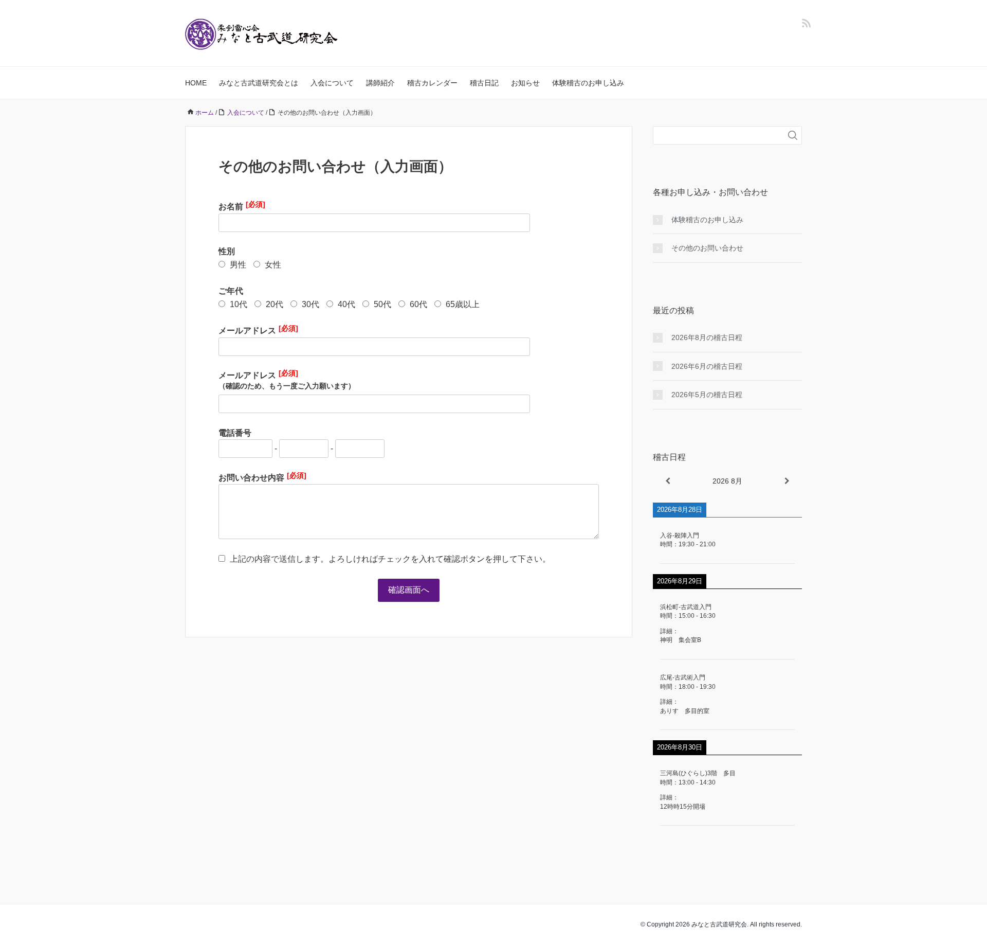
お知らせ (525, 83)
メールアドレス (258, 329)
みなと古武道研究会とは (258, 83)
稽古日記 (484, 83)
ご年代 (230, 291)
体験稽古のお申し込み (588, 83)
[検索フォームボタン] (792, 135)
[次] (787, 481)
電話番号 (234, 433)
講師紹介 (380, 83)
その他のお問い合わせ (707, 248)
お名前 (241, 205)
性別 (226, 251)
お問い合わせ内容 (262, 476)
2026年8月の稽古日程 (706, 337)
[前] (668, 481)
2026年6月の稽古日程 (706, 366)
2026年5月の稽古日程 (706, 394)
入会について (332, 83)
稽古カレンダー (432, 83)
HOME (196, 83)
